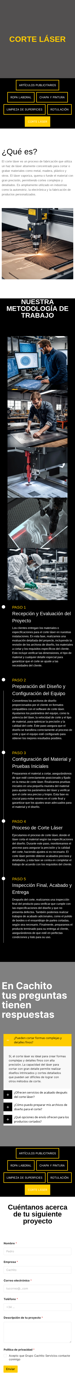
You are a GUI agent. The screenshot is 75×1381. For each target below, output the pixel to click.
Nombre (10, 1243)
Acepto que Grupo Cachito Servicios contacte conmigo (39, 1357)
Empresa (11, 1262)
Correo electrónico (18, 1280)
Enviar (10, 1369)
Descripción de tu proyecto (23, 1317)
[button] (37, 1040)
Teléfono (11, 1299)
